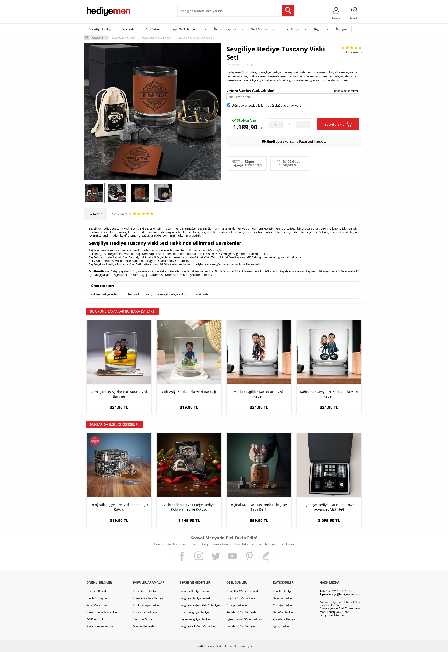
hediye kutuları (138, 294)
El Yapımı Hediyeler (145, 612)
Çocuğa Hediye (283, 605)
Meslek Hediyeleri (144, 626)
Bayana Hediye (283, 598)
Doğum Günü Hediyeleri (242, 598)
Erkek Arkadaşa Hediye (148, 598)
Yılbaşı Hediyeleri (237, 605)
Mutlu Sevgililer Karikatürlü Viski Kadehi (259, 394)
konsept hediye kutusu (173, 294)
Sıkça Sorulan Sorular (100, 626)
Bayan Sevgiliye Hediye (195, 619)
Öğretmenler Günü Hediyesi (244, 619)
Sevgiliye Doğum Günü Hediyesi (200, 605)
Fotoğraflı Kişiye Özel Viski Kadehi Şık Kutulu (119, 507)
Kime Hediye (291, 29)
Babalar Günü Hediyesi (241, 626)
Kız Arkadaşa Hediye (146, 605)
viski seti (202, 294)
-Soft (199, 646)
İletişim (341, 29)
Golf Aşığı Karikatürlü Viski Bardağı (189, 391)
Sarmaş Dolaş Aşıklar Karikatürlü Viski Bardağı (119, 394)
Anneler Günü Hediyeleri (242, 612)
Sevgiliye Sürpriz (143, 619)
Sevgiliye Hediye (100, 29)
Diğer (318, 29)
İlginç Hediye (281, 626)
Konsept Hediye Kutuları (195, 591)
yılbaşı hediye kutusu (105, 294)
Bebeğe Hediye (283, 612)
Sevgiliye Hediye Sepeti (195, 598)
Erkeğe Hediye (282, 591)
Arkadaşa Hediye (284, 619)
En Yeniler (129, 29)
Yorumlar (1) (355, 52)
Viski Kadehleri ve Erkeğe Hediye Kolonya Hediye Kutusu (189, 507)
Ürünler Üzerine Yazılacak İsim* (250, 90)
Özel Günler (259, 29)
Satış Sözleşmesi (97, 605)
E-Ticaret (210, 646)
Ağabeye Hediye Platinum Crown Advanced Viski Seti (329, 507)
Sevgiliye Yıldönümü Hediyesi (198, 626)
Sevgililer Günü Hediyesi (242, 591)
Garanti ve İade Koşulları (102, 612)
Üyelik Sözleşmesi (98, 598)
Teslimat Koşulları (97, 591)
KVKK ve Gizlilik (96, 619)
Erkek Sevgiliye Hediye (194, 612)
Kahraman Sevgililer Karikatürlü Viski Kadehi (329, 394)
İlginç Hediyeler (225, 29)
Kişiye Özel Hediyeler (185, 29)
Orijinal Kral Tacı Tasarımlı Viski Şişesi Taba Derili (259, 507)
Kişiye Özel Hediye (145, 591)
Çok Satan (153, 29)
